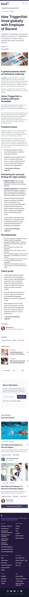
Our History (19, 563)
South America (20, 538)
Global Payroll (5, 528)
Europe (17, 526)
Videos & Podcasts (6, 565)
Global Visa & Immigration (4, 539)
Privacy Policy (16, 401)
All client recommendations (14, 506)
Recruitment (15, 496)
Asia (17, 531)
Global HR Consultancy (4, 543)
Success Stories (5, 567)
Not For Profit (16, 454)
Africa (17, 528)
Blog (2, 558)
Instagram (4, 578)
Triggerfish (4, 77)
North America (19, 535)
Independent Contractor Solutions (6, 531)
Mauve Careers (21, 560)
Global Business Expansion (5, 535)
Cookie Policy (19, 581)
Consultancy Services (7, 549)
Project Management (6, 547)
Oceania (18, 533)
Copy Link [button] (7, 370)
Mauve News (21, 340)
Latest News (4, 560)
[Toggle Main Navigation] (26, 3)
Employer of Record (9, 182)
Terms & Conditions (21, 578)
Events (3, 570)
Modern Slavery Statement (20, 584)
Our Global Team (20, 558)
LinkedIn (3, 576)
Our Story (18, 565)
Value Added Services (7, 551)
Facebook (3, 581)
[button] (23, 3)
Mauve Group (18, 165)
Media (14, 340)
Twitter (3, 583)
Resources (4, 562)
